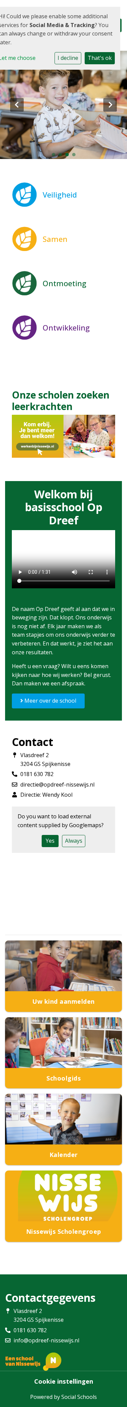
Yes (50, 840)
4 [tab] (75, 156)
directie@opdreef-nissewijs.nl (57, 784)
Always (73, 840)
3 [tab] (68, 156)
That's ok (100, 58)
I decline (68, 58)
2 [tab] (62, 156)
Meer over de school (49, 700)
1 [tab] (55, 156)
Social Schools (79, 1397)
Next (110, 105)
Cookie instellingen (63, 1381)
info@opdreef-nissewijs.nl (46, 1340)
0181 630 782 (37, 774)
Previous (17, 105)
